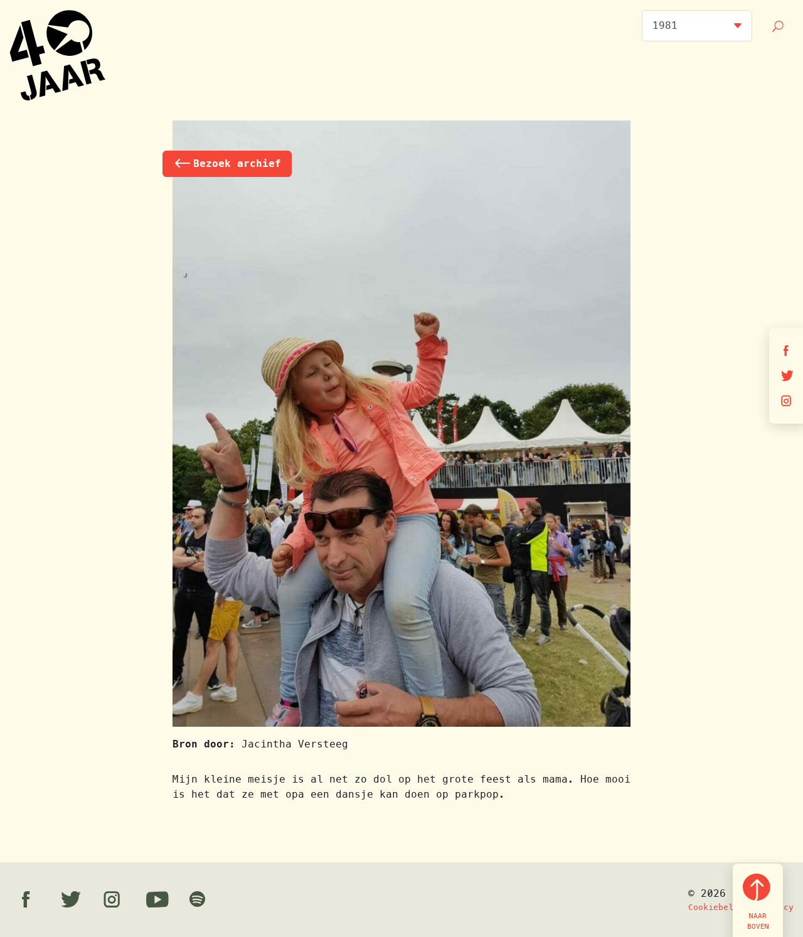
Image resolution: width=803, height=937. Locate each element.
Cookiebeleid (718, 907)
